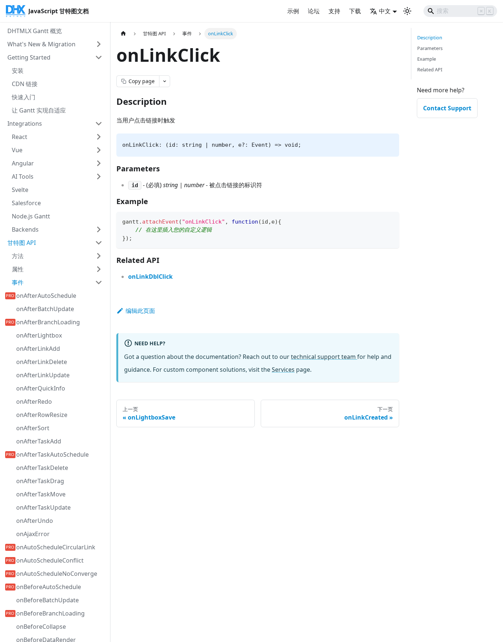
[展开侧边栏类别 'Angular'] (99, 163)
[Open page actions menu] (164, 81)
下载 (355, 11)
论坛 (314, 11)
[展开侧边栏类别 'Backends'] (99, 229)
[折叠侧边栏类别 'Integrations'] (99, 123)
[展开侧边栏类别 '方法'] (99, 256)
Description (429, 37)
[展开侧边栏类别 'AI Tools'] (99, 176)
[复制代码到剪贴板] (390, 221)
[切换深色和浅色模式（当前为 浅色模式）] (407, 11)
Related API (429, 69)
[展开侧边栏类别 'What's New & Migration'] (99, 44)
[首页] (123, 33)
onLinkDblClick (150, 276)
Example (426, 59)
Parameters (430, 48)
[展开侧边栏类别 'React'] (99, 137)
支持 (334, 11)
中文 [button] (385, 11)
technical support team (324, 357)
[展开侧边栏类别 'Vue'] (99, 150)
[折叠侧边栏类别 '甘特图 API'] (99, 243)
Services (283, 369)
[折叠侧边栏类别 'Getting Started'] (99, 57)
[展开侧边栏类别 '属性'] (99, 269)
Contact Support (447, 108)
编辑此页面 (140, 311)
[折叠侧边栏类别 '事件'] (99, 282)
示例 (293, 11)
